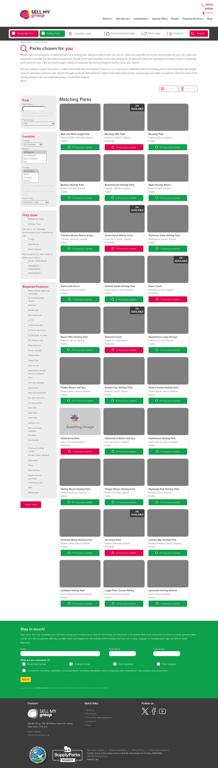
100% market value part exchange (39, 292)
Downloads (91, 713)
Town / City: (28, 198)
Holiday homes (82, 664)
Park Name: (28, 104)
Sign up (25, 679)
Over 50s (32, 413)
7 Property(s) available (169, 248)
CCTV (31, 320)
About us (90, 710)
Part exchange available (35, 430)
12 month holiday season (36, 300)
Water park (33, 492)
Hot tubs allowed (36, 382)
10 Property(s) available (126, 400)
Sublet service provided (35, 477)
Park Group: (28, 120)
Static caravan (34, 249)
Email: (23, 649)
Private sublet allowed (38, 455)
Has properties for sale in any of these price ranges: (37, 256)
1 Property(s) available (82, 299)
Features (178, 33)
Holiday (53, 33)
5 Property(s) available (82, 248)
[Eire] (34, 162)
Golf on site (33, 365)
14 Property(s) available (170, 198)
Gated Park (33, 360)
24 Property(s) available (82, 350)
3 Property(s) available (125, 147)
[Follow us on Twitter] (145, 714)
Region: (26, 148)
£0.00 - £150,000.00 (37, 261)
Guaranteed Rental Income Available (37, 372)
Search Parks (26, 42)
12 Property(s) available (126, 198)
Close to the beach (37, 330)
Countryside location (37, 335)
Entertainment (34, 345)
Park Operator (125, 664)
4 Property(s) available (82, 603)
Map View (190, 88)
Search (200, 33)
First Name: (115, 649)
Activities (32, 305)
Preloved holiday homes (36, 450)
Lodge (31, 239)
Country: (26, 140)
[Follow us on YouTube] (162, 714)
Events (175, 19)
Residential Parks (36, 219)
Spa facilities (34, 470)
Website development (97, 756)
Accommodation (123, 33)
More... (24, 81)
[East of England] (34, 158)
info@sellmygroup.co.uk (38, 735)
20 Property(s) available (82, 400)
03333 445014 (209, 7)
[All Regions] (34, 152)
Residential (25, 33)
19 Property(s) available (170, 147)
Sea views (33, 460)
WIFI (30, 487)
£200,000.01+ (34, 273)
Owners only (34, 422)
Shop (30, 465)
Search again (31, 504)
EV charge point (35, 340)
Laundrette (33, 387)
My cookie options (95, 750)
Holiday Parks (34, 224)
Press (88, 725)
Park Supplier (169, 664)
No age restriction (36, 397)
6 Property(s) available (125, 350)
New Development (37, 392)
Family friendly (35, 350)
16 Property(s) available (82, 502)
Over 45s (32, 407)
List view (170, 88)
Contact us (91, 721)
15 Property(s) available (170, 553)
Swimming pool (35, 482)
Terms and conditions (159, 750)
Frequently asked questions (99, 717)
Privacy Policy (138, 750)
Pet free (32, 435)
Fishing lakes (34, 355)
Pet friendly (33, 440)
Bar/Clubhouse (35, 315)
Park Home (33, 244)
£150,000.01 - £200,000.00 (34, 267)
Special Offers (160, 19)
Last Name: (159, 649)
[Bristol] (30, 174)
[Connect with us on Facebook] (153, 714)
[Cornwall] (30, 177)
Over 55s (32, 417)
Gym (30, 377)
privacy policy (41, 688)
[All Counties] (30, 171)
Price (154, 33)
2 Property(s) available (82, 198)
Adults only (33, 310)
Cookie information (118, 750)
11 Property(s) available (125, 248)
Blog (209, 19)
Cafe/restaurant (35, 325)
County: (26, 167)
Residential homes (36, 664)
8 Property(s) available (82, 147)
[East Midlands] (34, 155)
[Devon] (30, 180)
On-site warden (35, 403)
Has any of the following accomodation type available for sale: (38, 233)
